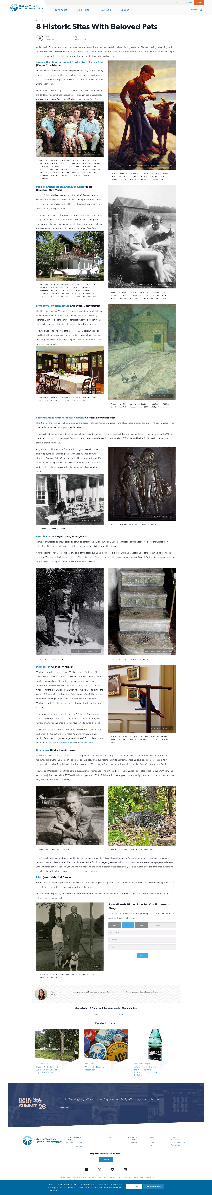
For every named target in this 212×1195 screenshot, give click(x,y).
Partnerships (175, 1145)
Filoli (39, 877)
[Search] (201, 10)
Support (125, 11)
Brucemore (43, 749)
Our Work (106, 11)
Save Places (61, 11)
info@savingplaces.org (74, 1146)
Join (199, 2)
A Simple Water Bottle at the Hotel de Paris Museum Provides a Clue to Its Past (146, 1071)
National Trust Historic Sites (77, 51)
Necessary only (154, 1186)
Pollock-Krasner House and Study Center (61, 186)
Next (142, 955)
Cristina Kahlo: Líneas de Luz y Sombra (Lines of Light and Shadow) (47, 1070)
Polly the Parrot (86, 742)
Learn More (65, 1107)
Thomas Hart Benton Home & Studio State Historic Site (69, 62)
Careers (152, 1142)
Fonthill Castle (45, 536)
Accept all (134, 1186)
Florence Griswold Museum (53, 305)
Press (151, 1145)
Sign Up (106, 1160)
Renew (189, 2)
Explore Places (84, 11)
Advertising (175, 1140)
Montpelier (43, 666)
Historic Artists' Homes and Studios (126, 51)
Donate (179, 2)
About (152, 1137)
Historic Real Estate (178, 1142)
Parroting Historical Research (61, 742)
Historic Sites (50, 39)
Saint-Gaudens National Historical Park (60, 417)
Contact (152, 1140)
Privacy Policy (53, 1190)
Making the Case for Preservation (94, 1068)
